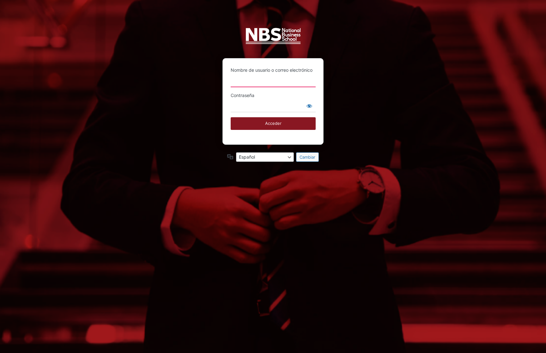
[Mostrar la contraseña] (309, 106)
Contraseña (242, 95)
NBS (273, 38)
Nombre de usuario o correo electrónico (271, 70)
